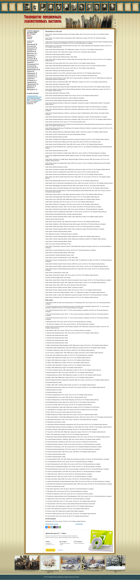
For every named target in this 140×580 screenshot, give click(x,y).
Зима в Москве (118, 570)
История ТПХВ (32, 32)
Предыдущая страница (52, 524)
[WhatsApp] (60, 527)
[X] (54, 527)
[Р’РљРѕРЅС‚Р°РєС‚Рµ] (46, 527)
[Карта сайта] (115, 23)
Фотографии (31, 34)
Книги (29, 35)
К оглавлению (79, 524)
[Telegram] (52, 527)
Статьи (29, 38)
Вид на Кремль (96, 570)
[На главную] (115, 20)
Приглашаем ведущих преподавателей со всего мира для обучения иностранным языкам (34, 97)
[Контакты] (115, 26)
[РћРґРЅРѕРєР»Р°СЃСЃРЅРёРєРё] (49, 527)
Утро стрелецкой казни (29, 570)
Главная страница (33, 31)
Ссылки (29, 37)
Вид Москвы (73, 570)
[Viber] (57, 527)
